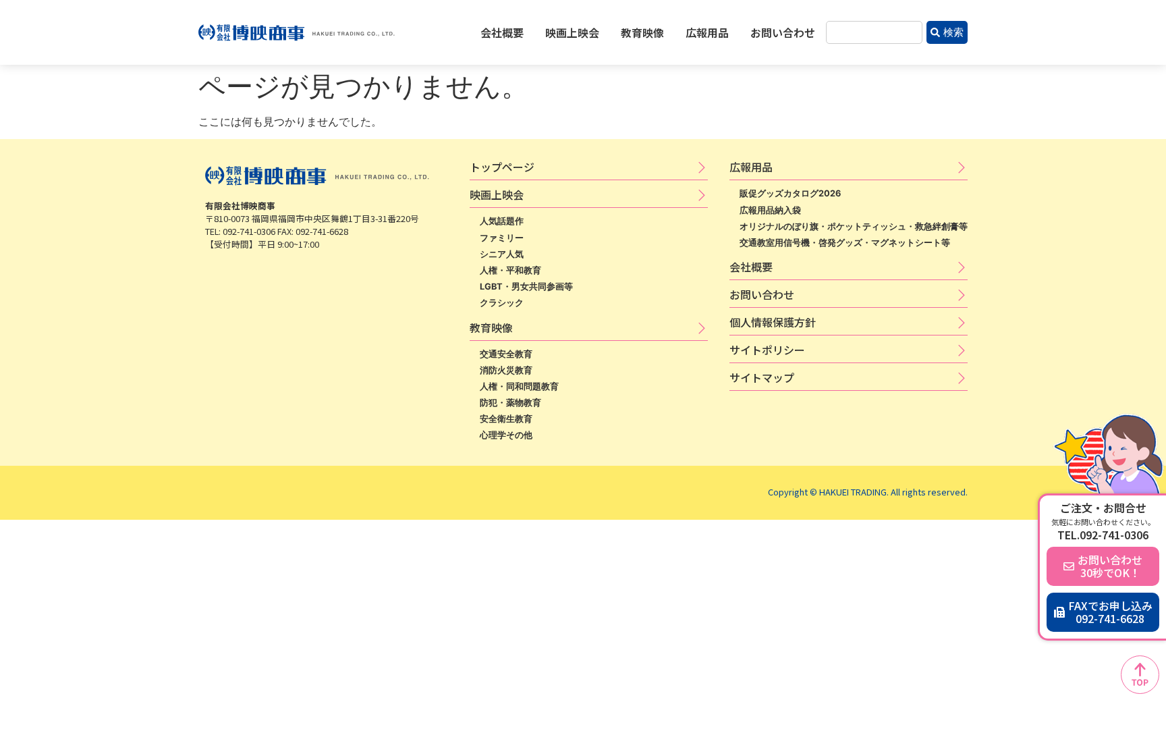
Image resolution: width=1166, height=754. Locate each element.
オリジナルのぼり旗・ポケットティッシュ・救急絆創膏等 (854, 226)
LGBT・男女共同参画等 (526, 286)
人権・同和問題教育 (519, 386)
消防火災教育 (506, 370)
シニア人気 (502, 254)
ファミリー (502, 238)
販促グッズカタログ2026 (790, 193)
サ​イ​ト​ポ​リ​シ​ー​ (767, 350)
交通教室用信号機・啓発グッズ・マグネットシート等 (845, 243)
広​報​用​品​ (751, 167)
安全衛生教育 (506, 419)
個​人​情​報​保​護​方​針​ (772, 322)
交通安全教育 (506, 354)
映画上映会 (572, 32)
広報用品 (707, 32)
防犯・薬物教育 (510, 403)
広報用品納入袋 (770, 210)
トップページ (502, 167)
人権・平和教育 (510, 270)
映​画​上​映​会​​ (497, 194)
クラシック (502, 303)
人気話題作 (502, 221)
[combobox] (874, 33)
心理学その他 (506, 435)
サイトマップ (761, 377)
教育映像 (642, 32)
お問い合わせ (782, 32)
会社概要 (502, 32)
